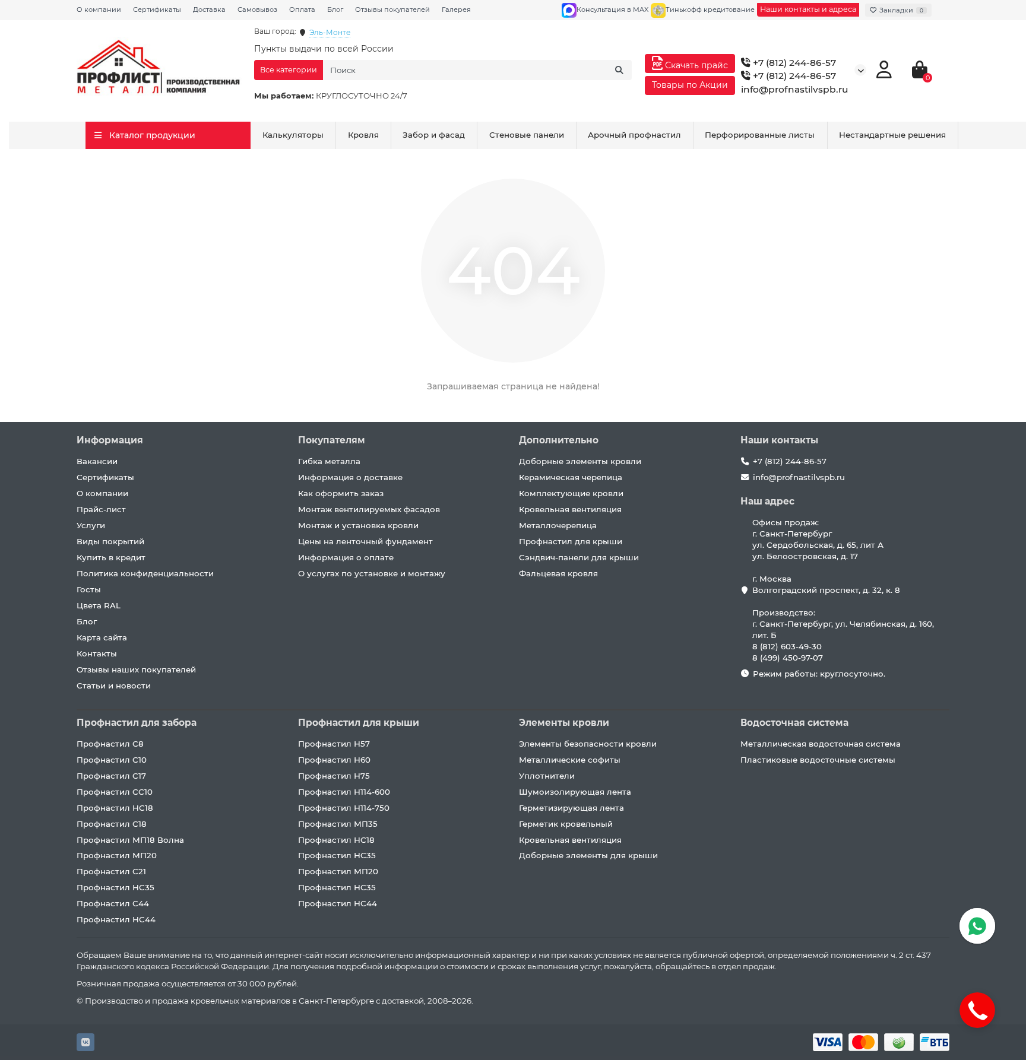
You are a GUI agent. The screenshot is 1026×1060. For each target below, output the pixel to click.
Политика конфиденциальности (145, 573)
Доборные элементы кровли (580, 461)
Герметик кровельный (566, 824)
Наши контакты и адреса (808, 9)
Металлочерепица (558, 525)
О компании (99, 9)
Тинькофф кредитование (710, 9)
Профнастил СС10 (115, 791)
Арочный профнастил (634, 134)
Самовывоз (257, 9)
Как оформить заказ (341, 493)
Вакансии (97, 461)
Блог (335, 9)
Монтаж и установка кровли (358, 525)
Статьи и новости (114, 685)
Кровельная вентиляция (570, 509)
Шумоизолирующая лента (575, 791)
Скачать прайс (695, 65)
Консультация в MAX (612, 9)
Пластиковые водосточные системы (817, 759)
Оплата (302, 9)
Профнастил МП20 (117, 855)
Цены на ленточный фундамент (365, 541)
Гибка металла (329, 461)
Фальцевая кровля (558, 573)
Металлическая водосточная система (820, 743)
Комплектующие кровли (571, 493)
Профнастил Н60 (334, 759)
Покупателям (331, 440)
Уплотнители (547, 775)
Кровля (363, 134)
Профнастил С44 (113, 903)
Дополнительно (558, 440)
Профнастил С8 (110, 743)
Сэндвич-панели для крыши (579, 557)
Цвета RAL (99, 605)
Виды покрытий (110, 541)
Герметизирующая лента (571, 808)
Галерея (456, 9)
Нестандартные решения (892, 134)
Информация (110, 440)
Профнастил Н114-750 (344, 808)
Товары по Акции (690, 85)
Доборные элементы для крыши (588, 855)
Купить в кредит (111, 557)
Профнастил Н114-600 (344, 791)
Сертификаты (157, 9)
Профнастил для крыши (570, 541)
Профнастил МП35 (338, 824)
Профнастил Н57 (334, 743)
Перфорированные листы (760, 134)
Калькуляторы (293, 134)
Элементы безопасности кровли (588, 743)
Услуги (91, 525)
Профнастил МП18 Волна (130, 840)
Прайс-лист (101, 509)
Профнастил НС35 (115, 887)
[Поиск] (619, 70)
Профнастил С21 (111, 871)
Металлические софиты (569, 759)
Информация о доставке (350, 477)
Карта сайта (102, 637)
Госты (89, 589)
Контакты (97, 653)
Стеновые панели (526, 134)
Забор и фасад (434, 134)
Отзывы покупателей (392, 9)
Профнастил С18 (112, 824)
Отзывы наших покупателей (136, 669)
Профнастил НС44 (116, 919)
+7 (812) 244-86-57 (793, 62)
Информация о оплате (346, 557)
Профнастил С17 (111, 775)
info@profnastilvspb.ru (794, 89)
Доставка (209, 9)
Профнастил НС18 (115, 808)
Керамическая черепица (570, 477)
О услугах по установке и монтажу (371, 573)
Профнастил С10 (112, 759)
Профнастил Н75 (334, 775)
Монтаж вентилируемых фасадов (369, 509)
